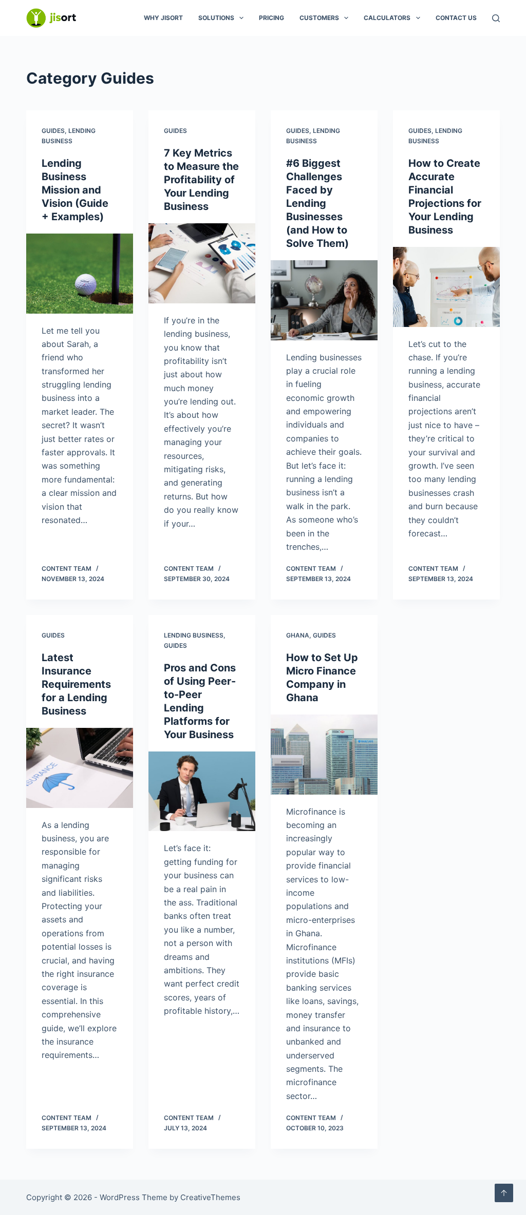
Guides (53, 130)
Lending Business (193, 635)
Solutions (216, 18)
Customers (319, 18)
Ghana (297, 635)
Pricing (271, 18)
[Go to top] (504, 1193)
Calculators (387, 18)
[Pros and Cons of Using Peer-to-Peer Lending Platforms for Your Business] (201, 791)
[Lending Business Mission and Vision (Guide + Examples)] (79, 274)
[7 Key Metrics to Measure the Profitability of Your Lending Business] (201, 263)
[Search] (496, 18)
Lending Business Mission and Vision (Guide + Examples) (75, 190)
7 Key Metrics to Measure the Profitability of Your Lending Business (201, 180)
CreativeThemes (210, 1197)
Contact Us (456, 18)
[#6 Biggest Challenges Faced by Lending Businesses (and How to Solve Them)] (324, 300)
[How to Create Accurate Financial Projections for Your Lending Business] (446, 287)
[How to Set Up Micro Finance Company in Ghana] (324, 755)
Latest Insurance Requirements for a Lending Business (76, 684)
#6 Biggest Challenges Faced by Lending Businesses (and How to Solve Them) (317, 203)
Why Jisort (163, 18)
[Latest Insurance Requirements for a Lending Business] (79, 768)
